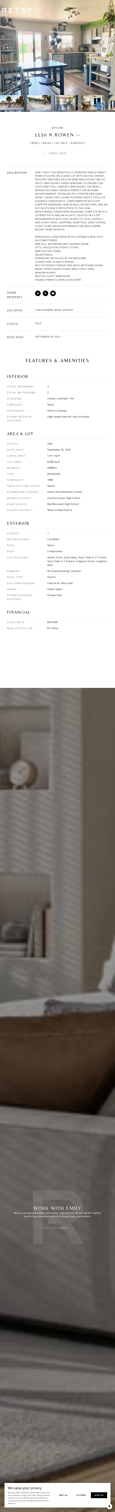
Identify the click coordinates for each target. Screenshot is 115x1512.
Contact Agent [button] (57, 153)
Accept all (99, 1495)
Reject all (63, 1495)
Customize (81, 1495)
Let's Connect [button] (59, 1228)
